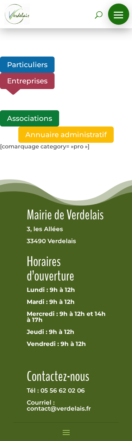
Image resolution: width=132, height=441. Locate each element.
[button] (118, 14)
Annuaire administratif (66, 134)
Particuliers (27, 64)
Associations (29, 118)
